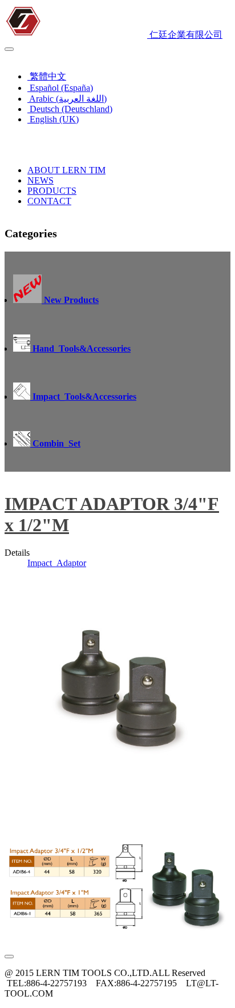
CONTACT (49, 201)
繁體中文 (46, 76)
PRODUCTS (51, 191)
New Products (70, 300)
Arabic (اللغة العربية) (67, 98)
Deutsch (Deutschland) (69, 109)
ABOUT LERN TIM (66, 170)
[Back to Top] (9, 956)
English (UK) (32, 56)
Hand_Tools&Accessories (80, 348)
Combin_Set (55, 443)
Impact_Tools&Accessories (83, 396)
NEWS (40, 180)
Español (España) (60, 88)
